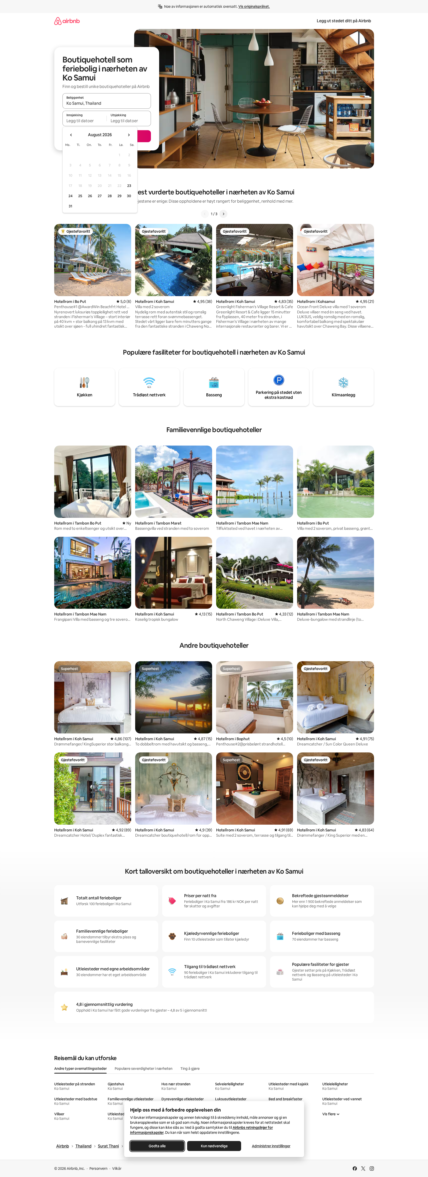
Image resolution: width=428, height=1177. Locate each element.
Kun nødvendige (214, 1146)
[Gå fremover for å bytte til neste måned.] (128, 134)
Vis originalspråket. (254, 6)
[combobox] (106, 103)
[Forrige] (205, 214)
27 (100, 196)
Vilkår (116, 1168)
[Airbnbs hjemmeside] (67, 21)
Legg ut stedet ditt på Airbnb (344, 20)
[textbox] (84, 121)
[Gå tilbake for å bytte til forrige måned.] (71, 134)
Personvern (98, 1168)
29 (119, 196)
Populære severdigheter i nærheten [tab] (143, 1068)
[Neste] (223, 214)
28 (110, 196)
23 (129, 185)
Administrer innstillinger (271, 1146)
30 (129, 196)
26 (90, 196)
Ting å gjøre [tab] (190, 1068)
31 (70, 206)
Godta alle (157, 1146)
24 (70, 196)
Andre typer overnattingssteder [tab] (80, 1068)
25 (80, 196)
